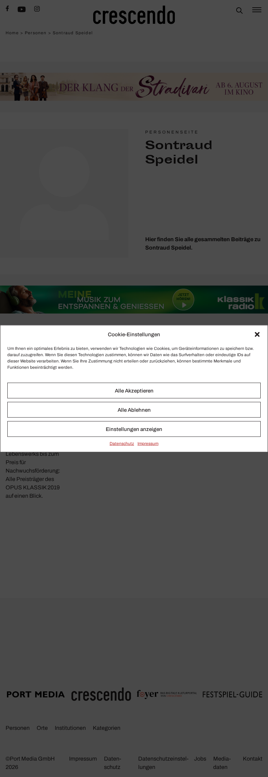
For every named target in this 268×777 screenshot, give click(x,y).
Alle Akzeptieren (134, 390)
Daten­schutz (122, 443)
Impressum (147, 443)
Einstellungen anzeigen (134, 429)
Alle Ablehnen (134, 409)
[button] (257, 334)
